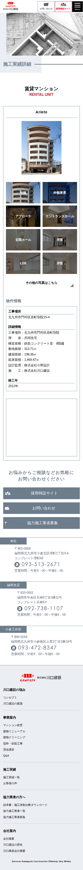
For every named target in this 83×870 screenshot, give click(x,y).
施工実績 (9, 769)
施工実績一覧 (11, 777)
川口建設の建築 (13, 703)
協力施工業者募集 (14, 817)
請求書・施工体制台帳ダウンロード (25, 804)
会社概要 (8, 838)
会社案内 (9, 831)
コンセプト (10, 697)
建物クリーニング (14, 737)
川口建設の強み (14, 689)
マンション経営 (13, 725)
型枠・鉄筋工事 (13, 743)
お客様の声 (10, 783)
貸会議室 (8, 749)
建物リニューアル (14, 731)
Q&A (6, 755)
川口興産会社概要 (14, 850)
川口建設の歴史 (13, 844)
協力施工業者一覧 (14, 810)
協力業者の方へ (14, 797)
